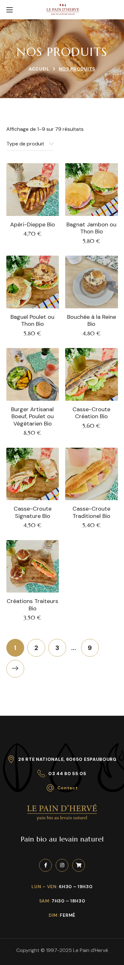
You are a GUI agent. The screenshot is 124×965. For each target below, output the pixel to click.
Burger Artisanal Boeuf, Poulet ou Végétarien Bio (32, 416)
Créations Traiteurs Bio (32, 605)
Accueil (39, 69)
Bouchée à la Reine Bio (91, 320)
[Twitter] (78, 865)
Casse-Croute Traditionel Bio (91, 512)
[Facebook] (45, 865)
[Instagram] (62, 865)
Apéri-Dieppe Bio (32, 224)
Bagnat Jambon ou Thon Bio (91, 228)
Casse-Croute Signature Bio (33, 512)
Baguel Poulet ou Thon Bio (32, 320)
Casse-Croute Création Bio (91, 413)
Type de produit (25, 143)
